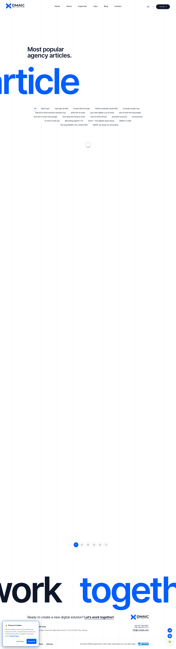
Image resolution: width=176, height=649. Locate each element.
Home (57, 6)
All (35, 109)
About (69, 6)
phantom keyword (119, 117)
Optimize (116, 74)
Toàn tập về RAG (61, 109)
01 (76, 545)
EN (148, 7)
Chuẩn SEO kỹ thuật (121, 95)
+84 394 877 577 (141, 627)
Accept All (31, 641)
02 (82, 545)
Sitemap (49, 644)
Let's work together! (99, 617)
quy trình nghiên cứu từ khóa (102, 113)
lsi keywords (137, 117)
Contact (117, 6)
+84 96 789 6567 (141, 626)
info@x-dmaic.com (141, 630)
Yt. (2, 316)
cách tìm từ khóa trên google (45, 117)
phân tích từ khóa (78, 113)
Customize (20, 641)
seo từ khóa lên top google (130, 113)
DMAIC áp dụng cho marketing (105, 125)
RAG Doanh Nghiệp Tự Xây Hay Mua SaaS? (126, 50)
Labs (95, 6)
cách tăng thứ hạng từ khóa (73, 117)
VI (153, 7)
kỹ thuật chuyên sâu (131, 109)
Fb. (2, 322)
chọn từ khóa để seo (98, 117)
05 (100, 545)
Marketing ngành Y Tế (74, 121)
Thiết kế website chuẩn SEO (106, 109)
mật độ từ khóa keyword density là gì (50, 113)
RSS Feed (39, 644)
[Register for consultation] (170, 630)
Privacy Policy (14, 636)
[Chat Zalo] (170, 636)
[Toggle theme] (170, 642)
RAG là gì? (117, 55)
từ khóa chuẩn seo (52, 121)
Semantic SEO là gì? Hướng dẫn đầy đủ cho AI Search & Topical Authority (127, 88)
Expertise (82, 6)
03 (88, 545)
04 (94, 545)
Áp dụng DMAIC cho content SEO (74, 125)
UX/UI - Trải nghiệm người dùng (101, 121)
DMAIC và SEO (125, 121)
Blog (106, 6)
